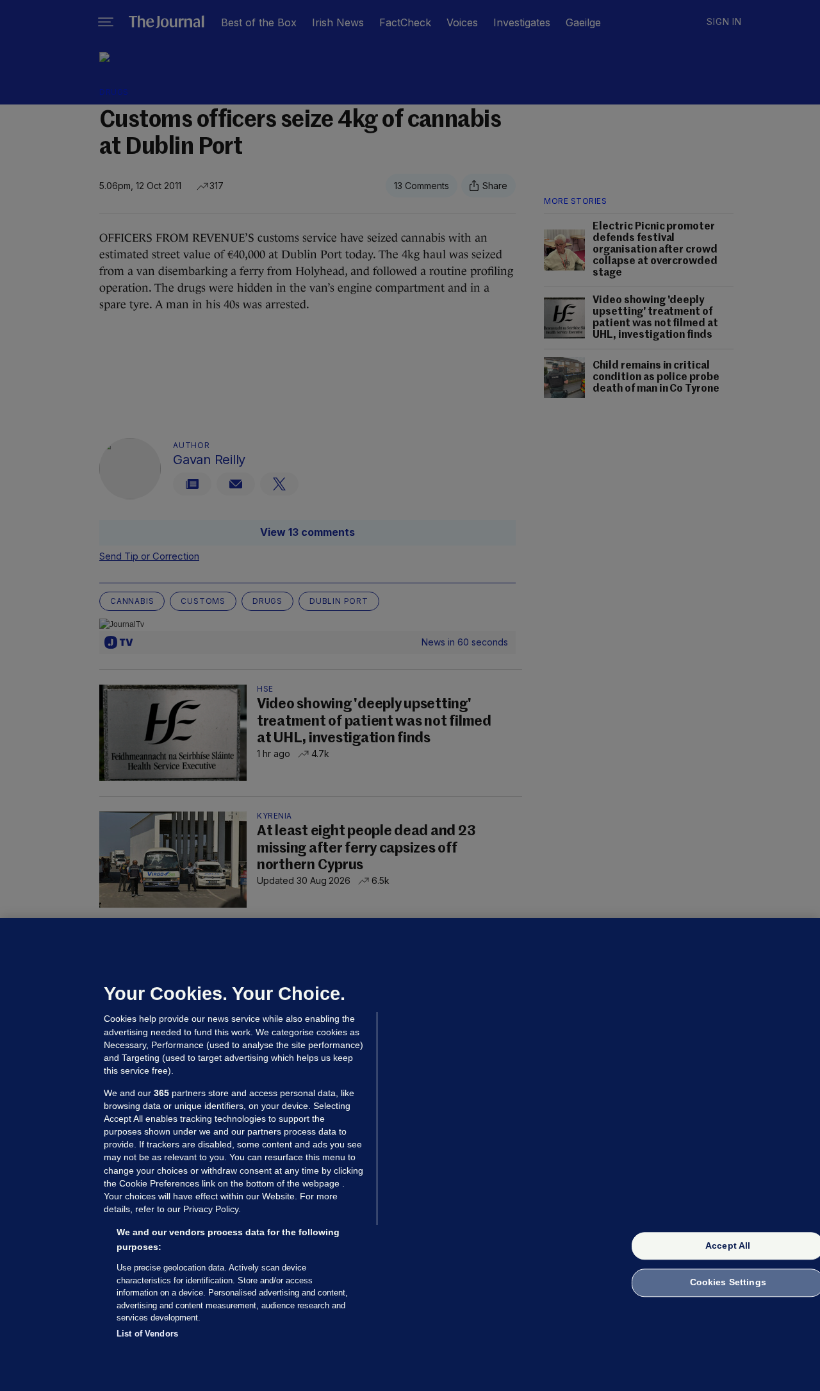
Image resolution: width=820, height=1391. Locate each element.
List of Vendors (147, 1333)
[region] (410, 1154)
